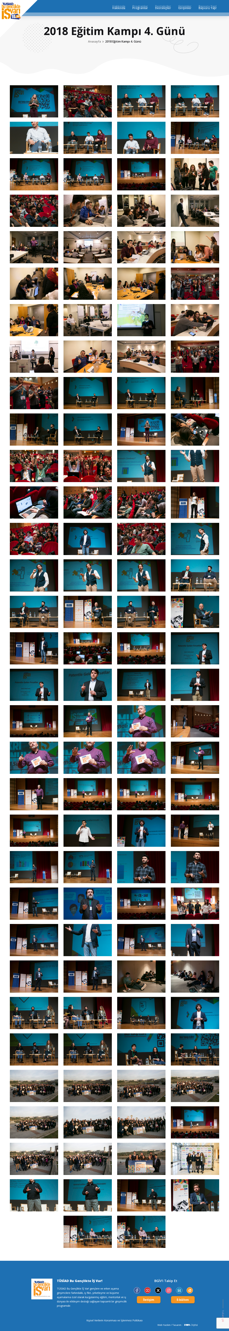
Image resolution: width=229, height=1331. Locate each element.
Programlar (140, 6)
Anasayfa (94, 41)
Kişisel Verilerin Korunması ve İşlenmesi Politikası (114, 1320)
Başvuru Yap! (207, 6)
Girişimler (184, 6)
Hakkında (118, 6)
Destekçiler (163, 6)
